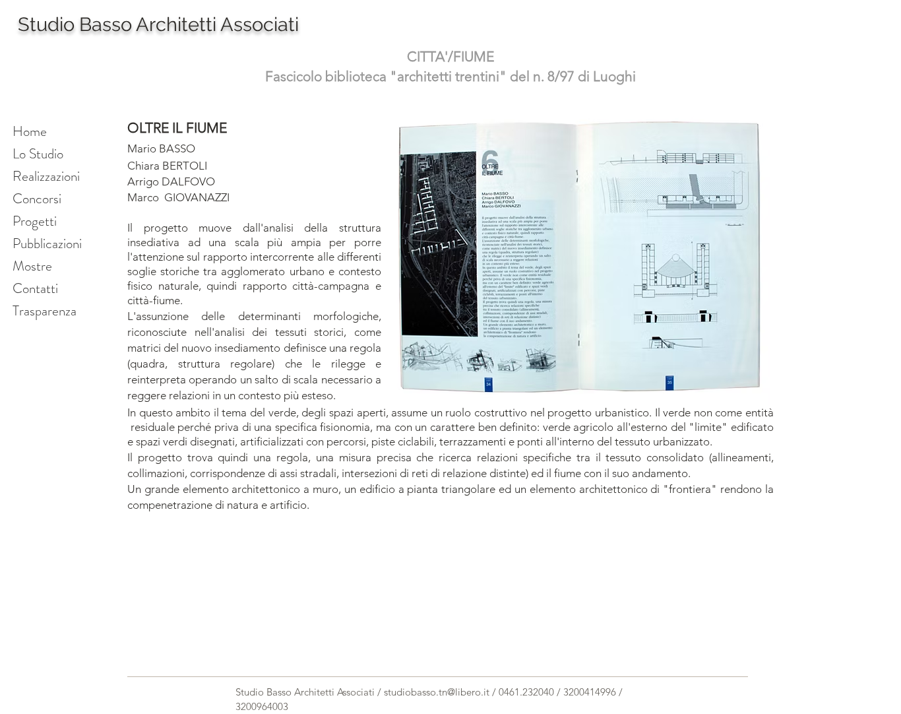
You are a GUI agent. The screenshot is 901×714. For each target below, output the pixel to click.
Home (30, 131)
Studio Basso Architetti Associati (158, 24)
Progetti (35, 221)
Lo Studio (38, 154)
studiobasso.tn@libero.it (436, 692)
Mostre (32, 266)
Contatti (35, 288)
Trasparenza (45, 311)
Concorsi (37, 199)
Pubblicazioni (47, 243)
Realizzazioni (46, 176)
